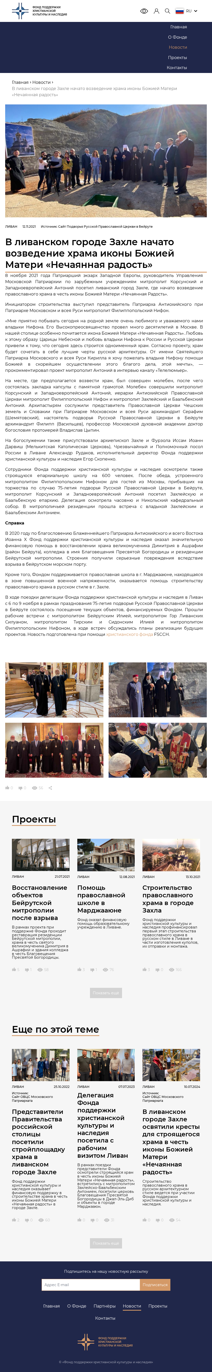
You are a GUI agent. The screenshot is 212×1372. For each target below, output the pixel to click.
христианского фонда (129, 634)
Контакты (105, 1318)
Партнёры (105, 1306)
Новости (132, 1306)
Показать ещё (106, 993)
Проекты (158, 1306)
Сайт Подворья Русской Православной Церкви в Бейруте (105, 226)
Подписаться (155, 1285)
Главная (51, 1306)
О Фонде (76, 1306)
